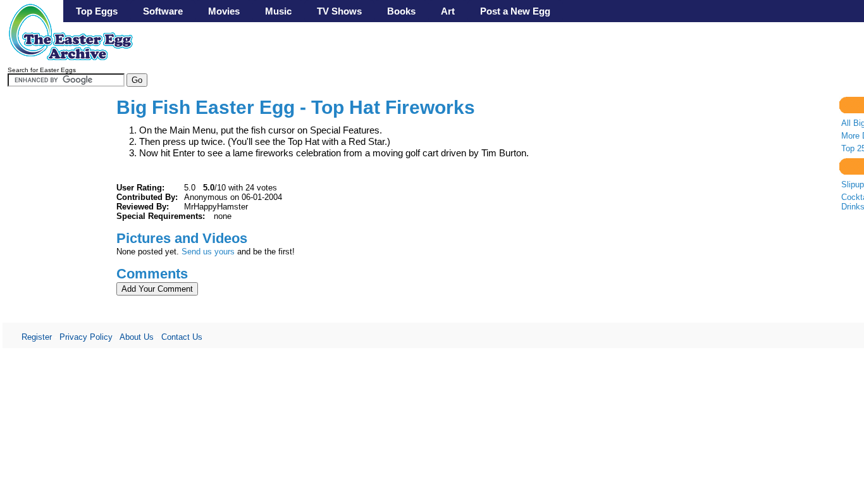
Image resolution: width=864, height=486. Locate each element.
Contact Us (181, 337)
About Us (137, 337)
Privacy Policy (86, 337)
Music (278, 11)
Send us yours (208, 251)
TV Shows (339, 11)
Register (37, 337)
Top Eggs (97, 11)
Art (448, 11)
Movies (224, 11)
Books (401, 11)
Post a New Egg (515, 11)
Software (163, 11)
